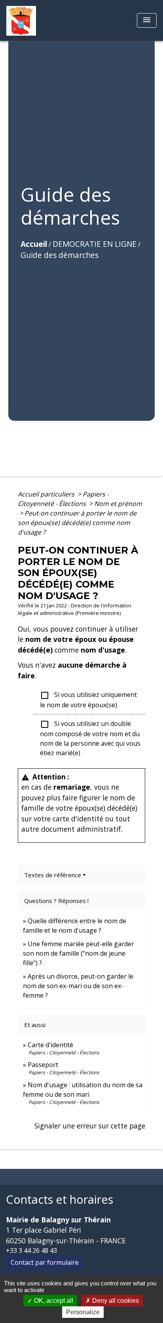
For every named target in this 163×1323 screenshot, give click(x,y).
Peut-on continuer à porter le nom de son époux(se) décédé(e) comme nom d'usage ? (77, 522)
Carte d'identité (50, 1044)
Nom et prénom (118, 503)
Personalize (83, 1312)
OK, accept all (52, 1300)
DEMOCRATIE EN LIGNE (94, 244)
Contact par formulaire (45, 1262)
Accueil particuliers (47, 494)
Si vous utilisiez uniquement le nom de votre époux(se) (88, 699)
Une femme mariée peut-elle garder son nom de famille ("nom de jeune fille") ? (78, 953)
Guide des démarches (60, 255)
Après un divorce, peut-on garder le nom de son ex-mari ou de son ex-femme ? (78, 986)
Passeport (43, 1064)
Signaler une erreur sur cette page (89, 1125)
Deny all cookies (115, 1300)
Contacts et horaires (59, 1200)
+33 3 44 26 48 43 (31, 1250)
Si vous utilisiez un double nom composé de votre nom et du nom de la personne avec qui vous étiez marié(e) (90, 738)
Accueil (34, 244)
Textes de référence (52, 875)
